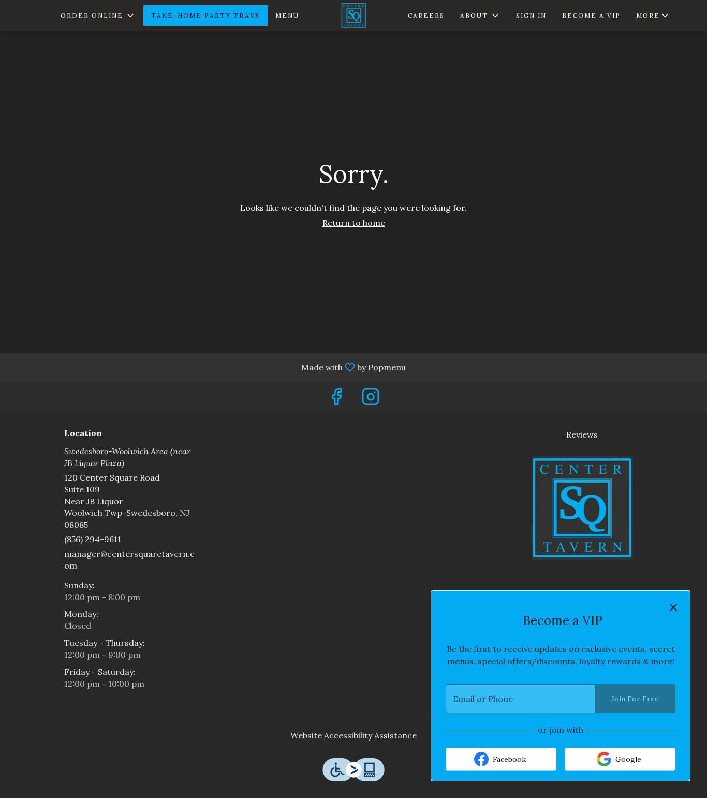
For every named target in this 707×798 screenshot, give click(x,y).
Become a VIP (591, 15)
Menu (287, 15)
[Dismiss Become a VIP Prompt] (673, 607)
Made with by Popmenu (207, 366)
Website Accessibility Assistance (353, 735)
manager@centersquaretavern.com (129, 559)
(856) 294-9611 (92, 539)
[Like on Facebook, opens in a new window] (336, 399)
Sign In (531, 15)
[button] (98, 15)
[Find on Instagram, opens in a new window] (370, 399)
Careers (426, 15)
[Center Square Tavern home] (353, 15)
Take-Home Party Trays (205, 15)
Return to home (353, 222)
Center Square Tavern (582, 508)
